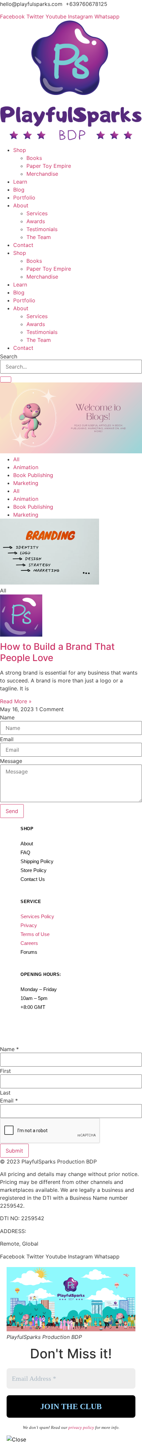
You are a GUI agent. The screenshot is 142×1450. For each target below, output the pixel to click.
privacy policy (81, 1427)
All (16, 459)
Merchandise (42, 173)
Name (7, 717)
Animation (25, 467)
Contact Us (32, 879)
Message (11, 761)
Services (37, 213)
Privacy (28, 925)
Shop (19, 150)
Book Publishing (33, 475)
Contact (23, 245)
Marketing (25, 483)
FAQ (25, 852)
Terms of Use (35, 934)
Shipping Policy (36, 861)
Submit (14, 1150)
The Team (38, 237)
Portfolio (24, 197)
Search (8, 356)
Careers (29, 943)
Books (34, 158)
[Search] (5, 379)
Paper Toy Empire (48, 166)
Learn (20, 181)
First (5, 1070)
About (20, 205)
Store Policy (33, 870)
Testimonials (41, 229)
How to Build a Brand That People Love (57, 652)
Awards (35, 221)
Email (7, 739)
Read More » (16, 701)
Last (5, 1092)
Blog (18, 189)
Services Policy (37, 916)
